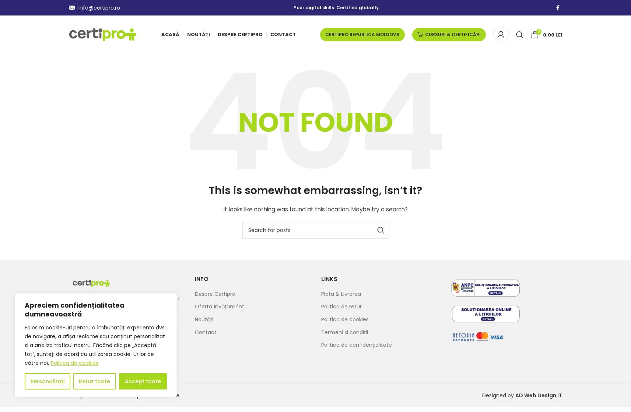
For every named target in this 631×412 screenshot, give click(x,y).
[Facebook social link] (557, 8)
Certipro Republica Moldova (362, 34)
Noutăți (204, 319)
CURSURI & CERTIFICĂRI (453, 34)
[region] (96, 345)
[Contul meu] (501, 34)
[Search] (519, 34)
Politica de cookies (74, 363)
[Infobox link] (94, 8)
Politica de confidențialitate (356, 345)
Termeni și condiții (344, 332)
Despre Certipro (215, 294)
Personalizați (47, 381)
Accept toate (143, 381)
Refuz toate (94, 381)
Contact (206, 332)
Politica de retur (341, 306)
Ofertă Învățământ (219, 306)
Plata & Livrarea (341, 294)
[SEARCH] (380, 230)
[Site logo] (103, 34)
